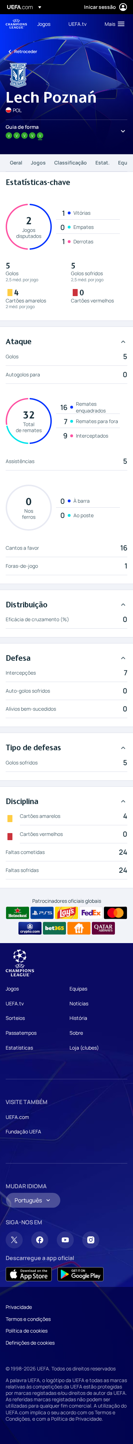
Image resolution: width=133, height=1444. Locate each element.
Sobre (76, 1032)
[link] (44, 23)
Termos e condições (28, 1319)
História (78, 1018)
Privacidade (19, 1307)
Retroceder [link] (25, 51)
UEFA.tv (15, 1003)
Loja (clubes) (84, 1047)
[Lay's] (66, 913)
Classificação (70, 162)
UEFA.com (17, 1117)
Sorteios (15, 1018)
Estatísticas (19, 1047)
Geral (16, 162)
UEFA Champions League (16, 24)
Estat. (102, 162)
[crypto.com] (29, 928)
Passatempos (21, 1032)
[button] (113, 23)
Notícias (79, 1003)
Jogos (38, 162)
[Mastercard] (115, 913)
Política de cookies (27, 1330)
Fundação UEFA (23, 1131)
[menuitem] (47, 23)
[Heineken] (17, 913)
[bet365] (54, 928)
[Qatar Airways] (103, 928)
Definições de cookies (30, 1342)
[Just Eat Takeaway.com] (78, 928)
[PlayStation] (42, 913)
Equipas (78, 988)
